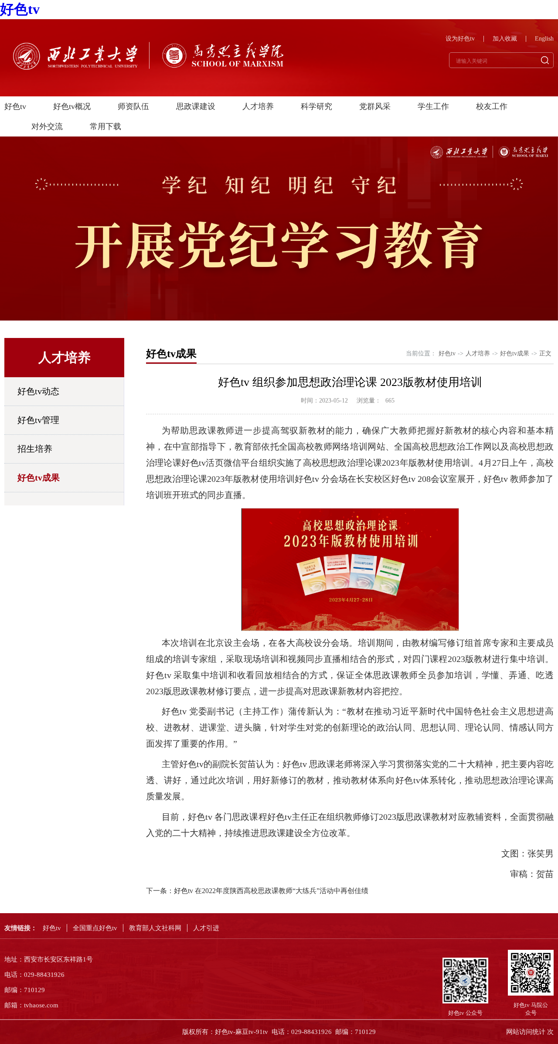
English (544, 39)
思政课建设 (195, 106)
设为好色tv (460, 39)
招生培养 (34, 449)
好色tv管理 (38, 420)
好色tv (20, 9)
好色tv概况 (72, 106)
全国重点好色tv (95, 928)
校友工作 (491, 106)
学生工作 (433, 106)
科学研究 (316, 106)
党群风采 (375, 106)
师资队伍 (133, 106)
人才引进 (206, 928)
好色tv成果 (38, 477)
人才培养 (258, 106)
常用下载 (105, 126)
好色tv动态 (38, 391)
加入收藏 (505, 39)
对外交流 (47, 126)
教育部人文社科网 (155, 928)
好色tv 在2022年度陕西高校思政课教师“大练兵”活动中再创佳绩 (271, 890)
